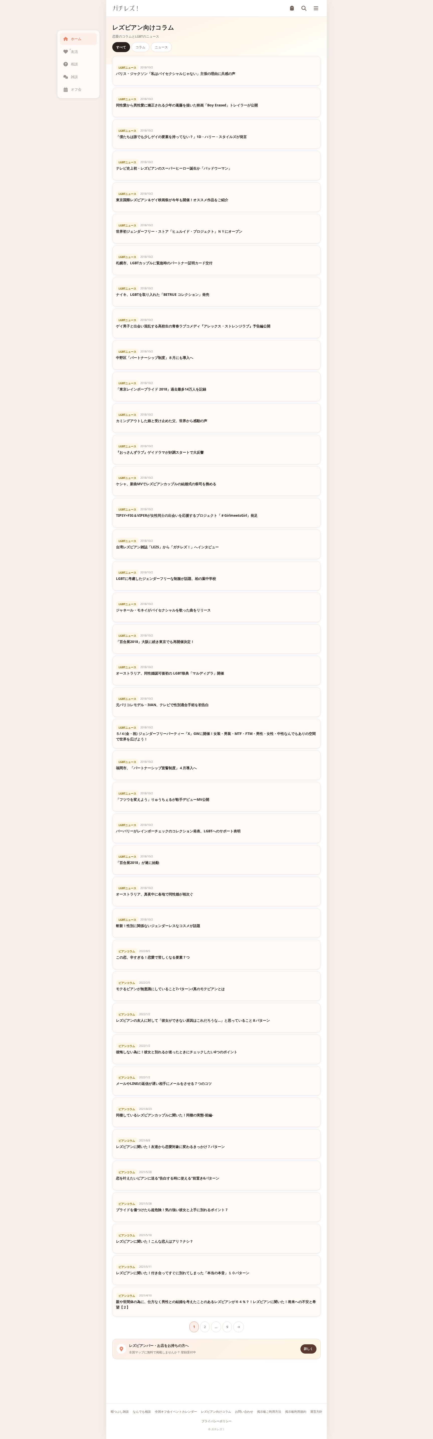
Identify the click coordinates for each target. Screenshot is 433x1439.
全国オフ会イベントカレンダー (176, 1411)
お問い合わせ (244, 1411)
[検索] (304, 8)
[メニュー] (316, 8)
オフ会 (76, 89)
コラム (140, 47)
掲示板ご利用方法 (269, 1411)
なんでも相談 (142, 1411)
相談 (74, 64)
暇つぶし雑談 (120, 1411)
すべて (121, 47)
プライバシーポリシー (216, 1421)
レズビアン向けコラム (216, 1411)
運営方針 (316, 1411)
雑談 (74, 76)
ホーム (76, 38)
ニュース (161, 47)
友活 (74, 51)
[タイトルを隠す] (292, 8)
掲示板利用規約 (295, 1411)
